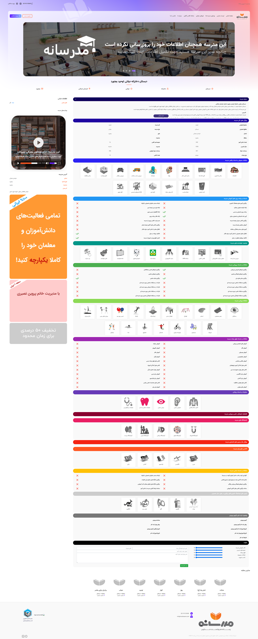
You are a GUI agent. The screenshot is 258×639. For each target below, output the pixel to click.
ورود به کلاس (11, 4)
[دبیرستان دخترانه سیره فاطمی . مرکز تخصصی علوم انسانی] (38, 301)
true (13, 103)
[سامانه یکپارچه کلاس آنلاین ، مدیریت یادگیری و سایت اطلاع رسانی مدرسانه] (38, 237)
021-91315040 (185, 613)
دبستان (208, 89)
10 (194, 548)
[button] (26, 49)
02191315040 (27, 4)
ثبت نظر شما (184, 566)
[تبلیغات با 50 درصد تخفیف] (38, 333)
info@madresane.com (183, 616)
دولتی (128, 89)
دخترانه (163, 89)
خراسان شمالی (83, 89)
